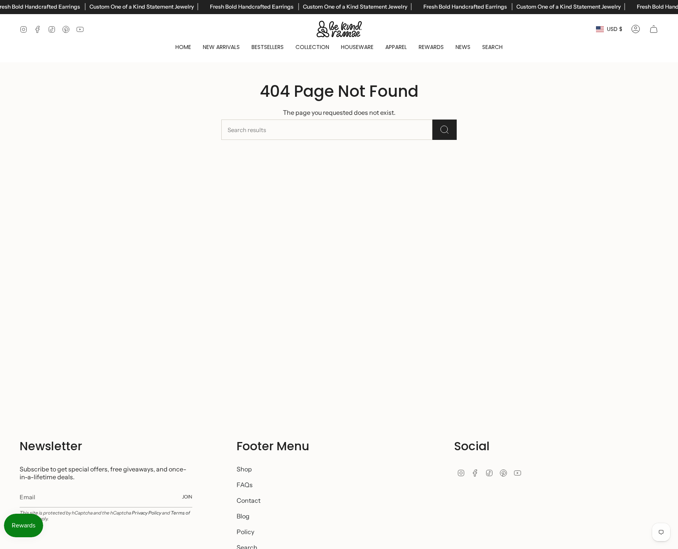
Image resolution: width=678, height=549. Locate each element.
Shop (244, 469)
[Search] (444, 130)
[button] (312, 47)
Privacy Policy (146, 513)
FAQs (245, 485)
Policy (245, 532)
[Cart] (654, 29)
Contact (249, 500)
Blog (243, 516)
